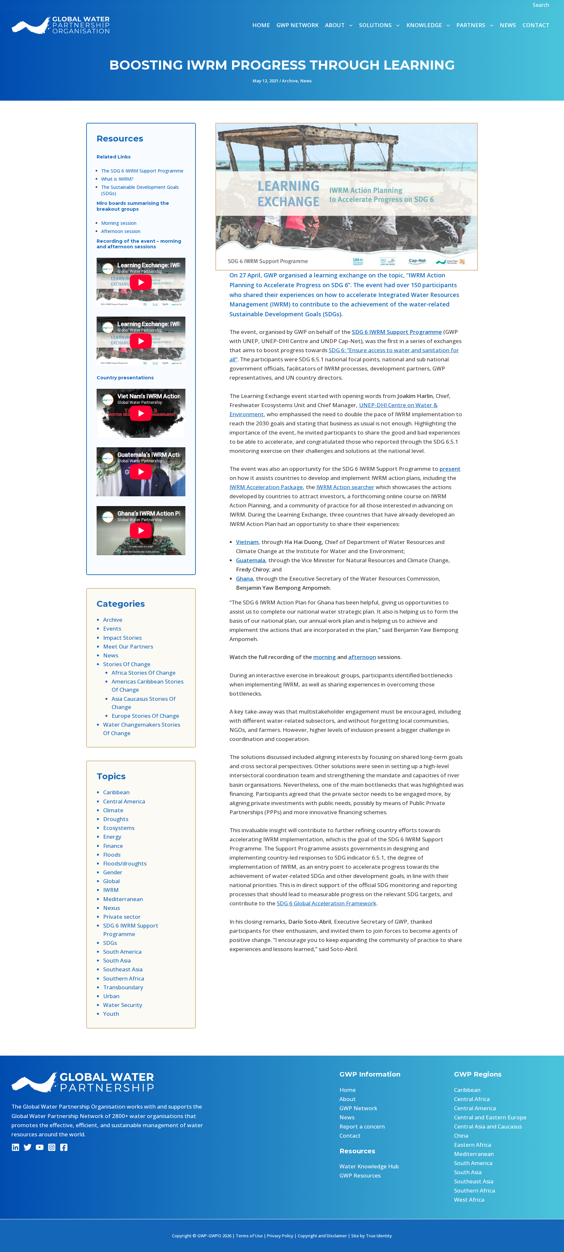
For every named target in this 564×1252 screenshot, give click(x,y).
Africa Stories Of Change (144, 672)
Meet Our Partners (128, 646)
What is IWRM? (117, 179)
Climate (113, 810)
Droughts (115, 819)
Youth (111, 1013)
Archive (290, 81)
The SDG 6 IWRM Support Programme (142, 171)
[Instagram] (52, 1147)
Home (261, 25)
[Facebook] (64, 1147)
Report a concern (362, 1126)
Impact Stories (122, 637)
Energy (112, 836)
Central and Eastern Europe (490, 1117)
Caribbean (116, 792)
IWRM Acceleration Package (266, 487)
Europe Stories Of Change (145, 715)
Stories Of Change (126, 664)
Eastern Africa (472, 1144)
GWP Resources (360, 1175)
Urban (111, 996)
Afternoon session (120, 231)
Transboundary (123, 987)
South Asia (117, 960)
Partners (470, 25)
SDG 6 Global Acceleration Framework (326, 903)
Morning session (118, 223)
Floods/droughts (125, 863)
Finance (113, 845)
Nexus (111, 908)
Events (112, 628)
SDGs (110, 943)
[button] (542, 5)
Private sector (122, 916)
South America (122, 951)
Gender (112, 872)
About (347, 1099)
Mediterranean (123, 899)
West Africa (469, 1199)
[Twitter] (28, 1147)
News (508, 25)
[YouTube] (40, 1147)
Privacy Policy (280, 1236)
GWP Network (297, 25)
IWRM (111, 890)
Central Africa (472, 1099)
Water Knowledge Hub (369, 1166)
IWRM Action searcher (345, 487)
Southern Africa (123, 978)
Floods (111, 854)
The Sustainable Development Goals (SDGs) (140, 190)
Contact (536, 25)
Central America (124, 801)
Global (111, 881)
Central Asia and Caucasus (488, 1126)
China (461, 1135)
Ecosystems (118, 828)
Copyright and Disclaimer (322, 1236)
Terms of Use (249, 1236)
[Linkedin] (15, 1147)
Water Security (122, 1005)
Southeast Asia (123, 969)
